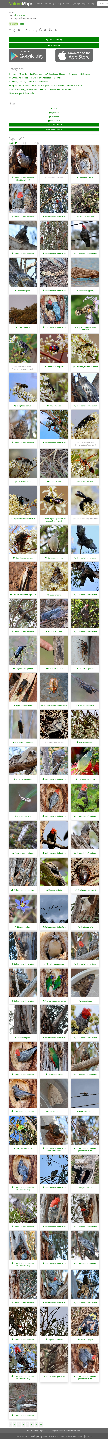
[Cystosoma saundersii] (85, 762)
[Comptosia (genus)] (23, 389)
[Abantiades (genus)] (85, 273)
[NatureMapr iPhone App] (74, 55)
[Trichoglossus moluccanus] (54, 984)
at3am (45, 1436)
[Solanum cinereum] (85, 200)
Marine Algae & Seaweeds (22, 93)
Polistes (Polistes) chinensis (87, 366)
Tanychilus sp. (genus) (24, 668)
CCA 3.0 (88, 1436)
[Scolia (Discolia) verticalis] (85, 502)
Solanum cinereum (86, 217)
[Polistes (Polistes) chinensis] (85, 349)
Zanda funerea (24, 327)
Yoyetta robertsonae (23, 705)
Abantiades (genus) (86, 290)
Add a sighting (55, 39)
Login (93, 3)
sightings (13, 24)
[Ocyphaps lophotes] (54, 541)
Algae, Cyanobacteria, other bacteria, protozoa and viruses (37, 85)
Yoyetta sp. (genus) (86, 668)
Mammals (37, 74)
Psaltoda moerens (55, 631)
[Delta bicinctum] (85, 465)
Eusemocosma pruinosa (24, 853)
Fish (45, 89)
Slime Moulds (76, 85)
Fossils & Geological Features (24, 89)
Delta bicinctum (87, 482)
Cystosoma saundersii (86, 779)
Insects (74, 74)
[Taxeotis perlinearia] (54, 725)
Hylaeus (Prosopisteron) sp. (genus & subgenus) (55, 520)
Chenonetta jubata (54, 177)
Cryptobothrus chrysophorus (24, 594)
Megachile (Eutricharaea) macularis (86, 328)
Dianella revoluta (23, 927)
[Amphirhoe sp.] (54, 389)
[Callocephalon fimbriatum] (23, 200)
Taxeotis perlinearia (54, 742)
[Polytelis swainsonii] (85, 725)
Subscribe (55, 45)
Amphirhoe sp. (55, 406)
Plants (13, 74)
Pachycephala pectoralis (55, 1376)
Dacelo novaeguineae (55, 964)
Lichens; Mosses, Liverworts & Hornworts (29, 81)
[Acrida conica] (54, 465)
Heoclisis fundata (56, 668)
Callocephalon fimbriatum (24, 217)
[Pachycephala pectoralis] (54, 1359)
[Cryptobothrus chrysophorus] (23, 577)
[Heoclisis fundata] (54, 651)
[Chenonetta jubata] (54, 160)
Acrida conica (56, 482)
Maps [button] (60, 3)
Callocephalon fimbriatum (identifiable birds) (24, 178)
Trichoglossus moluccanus (55, 1001)
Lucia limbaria (55, 595)
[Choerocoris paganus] (54, 349)
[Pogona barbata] (54, 873)
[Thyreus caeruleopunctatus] (23, 502)
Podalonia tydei (25, 482)
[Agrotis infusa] (85, 984)
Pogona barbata (55, 890)
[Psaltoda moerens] (54, 614)
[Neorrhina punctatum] (23, 541)
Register (85, 3)
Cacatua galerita (86, 927)
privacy (80, 1436)
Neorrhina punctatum (24, 558)
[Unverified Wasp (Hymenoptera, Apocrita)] (23, 349)
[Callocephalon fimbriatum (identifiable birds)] (23, 160)
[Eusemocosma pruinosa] (23, 836)
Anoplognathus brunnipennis (55, 705)
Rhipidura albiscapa (86, 1111)
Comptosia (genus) (24, 406)
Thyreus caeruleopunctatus (24, 519)
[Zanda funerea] (23, 310)
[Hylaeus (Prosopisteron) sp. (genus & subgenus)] (54, 502)
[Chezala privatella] (54, 1094)
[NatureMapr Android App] (27, 55)
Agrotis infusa (86, 1001)
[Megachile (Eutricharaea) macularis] (85, 310)
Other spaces (19, 15)
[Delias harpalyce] (85, 1322)
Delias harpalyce (86, 1339)
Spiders (86, 74)
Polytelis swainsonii (86, 742)
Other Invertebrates (42, 77)
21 (41, 1424)
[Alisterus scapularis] (54, 1057)
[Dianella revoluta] (23, 910)
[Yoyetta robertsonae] (23, 688)
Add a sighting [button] (72, 3)
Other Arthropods (20, 77)
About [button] (38, 3)
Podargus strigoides (23, 779)
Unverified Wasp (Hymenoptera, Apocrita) (22, 367)
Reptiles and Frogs (57, 74)
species (23, 24)
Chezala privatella (55, 1111)
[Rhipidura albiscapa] (85, 1094)
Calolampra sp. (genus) (24, 742)
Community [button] (49, 3)
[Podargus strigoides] (23, 762)
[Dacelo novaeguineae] (54, 947)
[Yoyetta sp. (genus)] (85, 651)
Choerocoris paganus (55, 366)
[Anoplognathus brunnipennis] (54, 688)
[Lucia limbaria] (54, 578)
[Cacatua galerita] (85, 910)
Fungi (58, 77)
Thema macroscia (24, 816)
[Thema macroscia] (23, 799)
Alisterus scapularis (55, 1074)
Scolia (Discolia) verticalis (86, 519)
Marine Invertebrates (61, 89)
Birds (24, 74)
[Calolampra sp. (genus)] (23, 725)
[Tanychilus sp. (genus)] (23, 651)
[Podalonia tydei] (23, 465)
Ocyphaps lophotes (55, 558)
